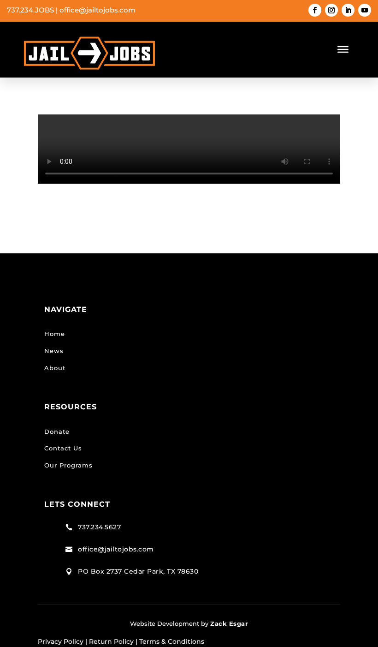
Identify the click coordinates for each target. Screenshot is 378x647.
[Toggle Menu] (342, 49)
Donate (57, 431)
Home (54, 333)
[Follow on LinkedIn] (348, 10)
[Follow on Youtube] (364, 10)
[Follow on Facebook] (314, 10)
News (54, 350)
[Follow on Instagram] (331, 10)
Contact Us (63, 448)
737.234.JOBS (30, 10)
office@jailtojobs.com (97, 10)
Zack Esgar (229, 623)
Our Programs (68, 465)
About (54, 367)
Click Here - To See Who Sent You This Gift (185, 205)
